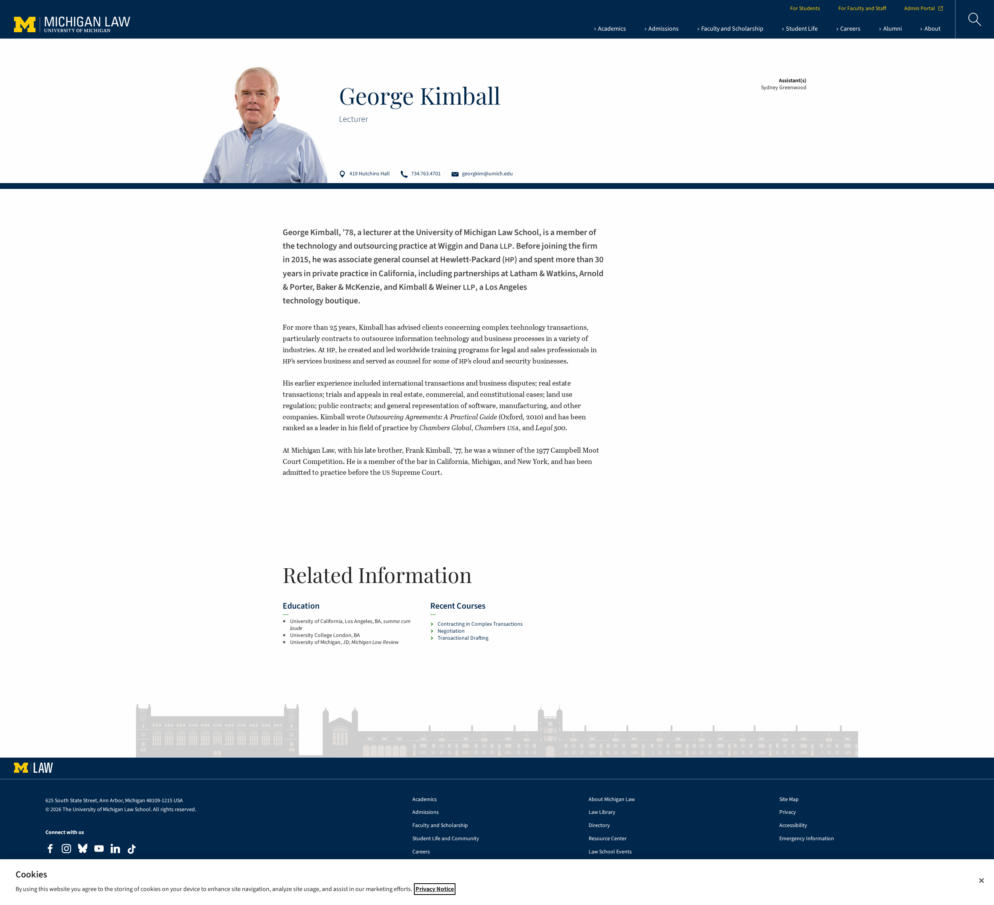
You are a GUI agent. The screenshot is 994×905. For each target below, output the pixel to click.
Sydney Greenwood (783, 88)
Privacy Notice (434, 889)
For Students (805, 8)
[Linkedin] (115, 850)
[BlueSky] (82, 850)
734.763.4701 (426, 174)
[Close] (981, 880)
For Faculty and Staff (862, 8)
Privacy (787, 812)
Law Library (602, 812)
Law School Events (610, 852)
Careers (421, 852)
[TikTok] (131, 849)
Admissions (425, 812)
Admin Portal (919, 8)
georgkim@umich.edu (487, 174)
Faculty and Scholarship (440, 825)
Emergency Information (806, 839)
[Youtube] (99, 850)
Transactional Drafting (463, 638)
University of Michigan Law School (74, 19)
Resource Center (608, 839)
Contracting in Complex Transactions (480, 624)
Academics (424, 799)
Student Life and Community (445, 839)
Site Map (789, 799)
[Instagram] (66, 850)
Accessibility (793, 825)
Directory (599, 825)
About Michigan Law (612, 799)
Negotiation (451, 631)
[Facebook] (50, 850)
